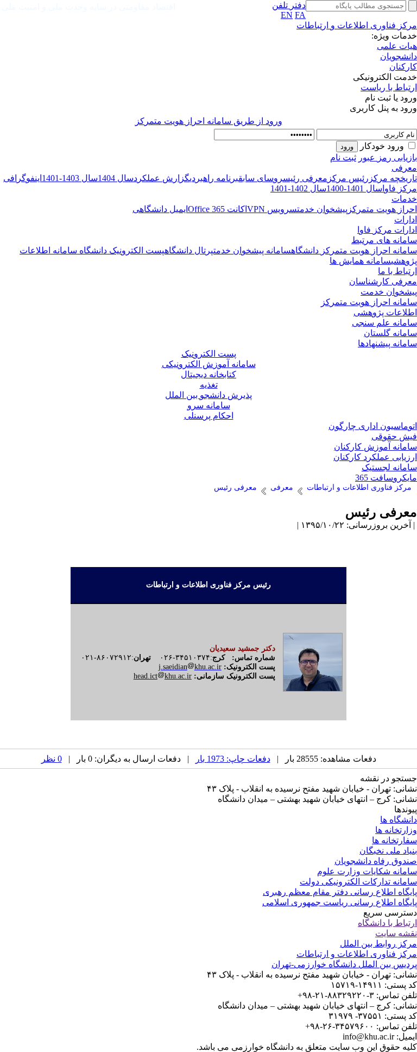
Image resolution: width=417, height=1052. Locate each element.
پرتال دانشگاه (189, 250)
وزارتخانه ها (396, 830)
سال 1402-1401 (298, 188)
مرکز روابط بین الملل (378, 943)
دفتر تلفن (289, 5)
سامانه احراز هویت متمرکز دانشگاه (354, 250)
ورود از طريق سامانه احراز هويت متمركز (208, 121)
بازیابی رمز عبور (387, 157)
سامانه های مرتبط (384, 240)
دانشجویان (398, 56)
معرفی (404, 167)
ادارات (405, 219)
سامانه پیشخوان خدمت (252, 250)
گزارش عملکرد (161, 178)
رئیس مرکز (348, 178)
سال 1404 (116, 178)
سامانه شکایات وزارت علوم (367, 871)
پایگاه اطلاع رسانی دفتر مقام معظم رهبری (340, 892)
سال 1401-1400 (354, 188)
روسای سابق (260, 178)
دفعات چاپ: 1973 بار (232, 758)
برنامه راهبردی (213, 178)
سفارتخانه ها (394, 840)
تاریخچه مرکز (393, 178)
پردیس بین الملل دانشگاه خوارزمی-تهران (344, 964)
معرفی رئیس (305, 178)
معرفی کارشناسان (383, 281)
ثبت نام (343, 157)
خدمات (404, 198)
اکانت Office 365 (217, 209)
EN (287, 15)
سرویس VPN (272, 209)
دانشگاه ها (398, 819)
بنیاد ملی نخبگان (388, 850)
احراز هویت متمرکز (382, 209)
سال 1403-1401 (70, 178)
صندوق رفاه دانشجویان (375, 861)
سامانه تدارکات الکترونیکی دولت (358, 881)
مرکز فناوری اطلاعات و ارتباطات (356, 25)
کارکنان (403, 66)
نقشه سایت (396, 933)
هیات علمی (397, 46)
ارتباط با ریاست (389, 87)
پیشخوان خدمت (322, 209)
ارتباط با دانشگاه (387, 922)
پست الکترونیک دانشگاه (121, 250)
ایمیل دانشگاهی (160, 209)
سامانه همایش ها (360, 260)
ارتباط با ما (397, 271)
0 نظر (51, 758)
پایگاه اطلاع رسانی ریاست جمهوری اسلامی (339, 902)
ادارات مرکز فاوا (387, 229)
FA (300, 15)
